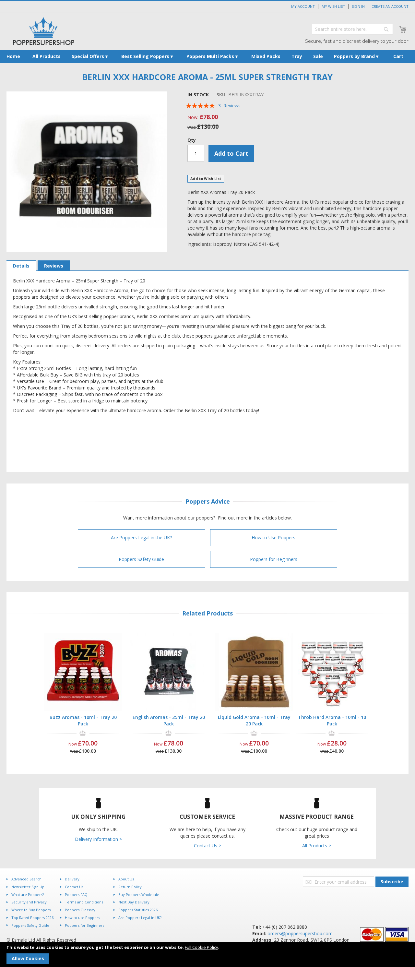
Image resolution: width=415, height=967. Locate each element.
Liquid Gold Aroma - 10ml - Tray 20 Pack (254, 720)
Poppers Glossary (80, 909)
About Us (126, 879)
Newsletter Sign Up (27, 886)
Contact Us (74, 886)
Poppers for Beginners (273, 559)
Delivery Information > (98, 839)
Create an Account (390, 6)
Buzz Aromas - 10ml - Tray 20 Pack (83, 720)
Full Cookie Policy (201, 947)
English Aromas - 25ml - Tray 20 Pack (169, 720)
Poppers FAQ (76, 894)
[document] (207, 954)
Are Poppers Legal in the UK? (141, 537)
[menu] (207, 56)
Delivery (72, 879)
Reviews (53, 266)
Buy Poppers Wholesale (138, 894)
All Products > (316, 845)
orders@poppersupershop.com (300, 933)
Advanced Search (26, 879)
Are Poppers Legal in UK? (139, 917)
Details (21, 266)
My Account (303, 6)
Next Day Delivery (133, 902)
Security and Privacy (29, 902)
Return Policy (130, 886)
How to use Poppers (82, 917)
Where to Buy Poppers (31, 909)
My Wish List (333, 6)
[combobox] (352, 29)
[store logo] (43, 31)
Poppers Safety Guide (141, 559)
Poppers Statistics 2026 (138, 909)
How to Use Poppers (273, 537)
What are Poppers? (27, 894)
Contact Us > (207, 845)
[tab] (21, 265)
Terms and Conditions (84, 902)
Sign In (358, 6)
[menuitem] (13, 56)
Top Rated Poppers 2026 (32, 917)
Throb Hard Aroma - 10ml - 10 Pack (332, 720)
